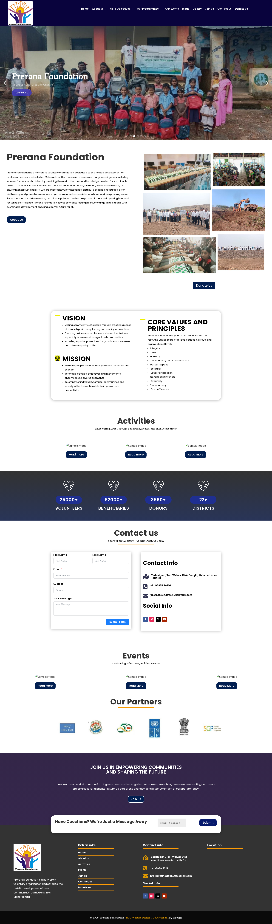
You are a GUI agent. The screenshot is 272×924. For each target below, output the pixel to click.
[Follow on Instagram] (151, 619)
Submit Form (117, 622)
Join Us (209, 9)
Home (85, 9)
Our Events (172, 9)
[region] (136, 83)
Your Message (62, 598)
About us (16, 220)
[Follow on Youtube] (164, 619)
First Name (60, 555)
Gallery (197, 9)
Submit (208, 822)
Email (56, 569)
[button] (4, 82)
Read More (45, 686)
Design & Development (155, 917)
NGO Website (134, 917)
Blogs (185, 9)
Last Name (99, 555)
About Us (97, 9)
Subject (58, 584)
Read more (76, 454)
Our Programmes (148, 9)
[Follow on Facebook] (145, 619)
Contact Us (224, 9)
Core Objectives (120, 9)
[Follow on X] (158, 619)
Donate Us (241, 9)
